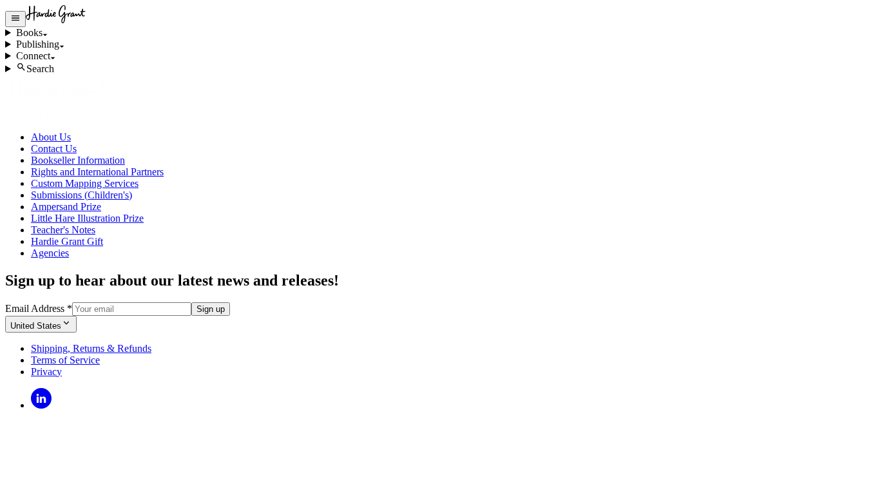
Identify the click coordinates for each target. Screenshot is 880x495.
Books (29, 32)
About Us (51, 136)
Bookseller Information (78, 160)
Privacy (46, 371)
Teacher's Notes (63, 229)
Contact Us (54, 148)
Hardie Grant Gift (67, 241)
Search (40, 68)
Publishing (37, 44)
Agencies (50, 253)
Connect (33, 55)
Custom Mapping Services (85, 183)
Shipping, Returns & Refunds (91, 348)
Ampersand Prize (66, 206)
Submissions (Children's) (81, 194)
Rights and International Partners (97, 171)
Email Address (38, 308)
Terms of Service (65, 359)
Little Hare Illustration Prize (87, 218)
